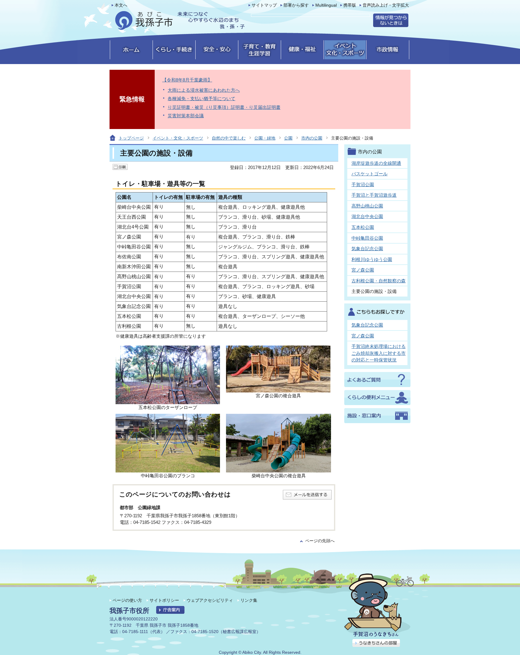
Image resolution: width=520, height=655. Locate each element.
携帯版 (349, 5)
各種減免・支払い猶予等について (201, 98)
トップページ (131, 138)
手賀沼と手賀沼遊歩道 (374, 195)
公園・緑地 (264, 138)
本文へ (121, 5)
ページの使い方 (127, 600)
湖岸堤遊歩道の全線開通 (376, 163)
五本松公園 (362, 227)
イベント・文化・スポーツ (178, 138)
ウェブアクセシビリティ (210, 600)
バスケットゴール (369, 173)
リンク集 (248, 600)
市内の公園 (311, 138)
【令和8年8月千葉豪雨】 (187, 79)
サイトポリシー (164, 600)
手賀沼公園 (362, 184)
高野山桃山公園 (367, 205)
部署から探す (296, 5)
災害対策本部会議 (186, 115)
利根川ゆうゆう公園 (371, 259)
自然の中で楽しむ (229, 138)
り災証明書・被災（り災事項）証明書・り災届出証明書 (224, 107)
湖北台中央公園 (367, 216)
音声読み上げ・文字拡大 (386, 5)
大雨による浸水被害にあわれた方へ (204, 90)
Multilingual (326, 5)
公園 (288, 138)
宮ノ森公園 (362, 269)
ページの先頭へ (320, 541)
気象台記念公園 (367, 248)
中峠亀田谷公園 (367, 238)
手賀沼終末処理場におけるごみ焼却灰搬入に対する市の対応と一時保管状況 (378, 353)
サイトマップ (264, 5)
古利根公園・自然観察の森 (378, 280)
